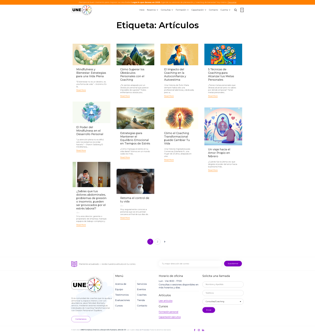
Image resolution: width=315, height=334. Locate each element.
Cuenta (224, 10)
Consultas (166, 10)
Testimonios (122, 294)
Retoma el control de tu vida (134, 199)
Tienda (141, 300)
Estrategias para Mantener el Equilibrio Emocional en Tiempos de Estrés (135, 138)
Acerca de (120, 284)
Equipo (119, 289)
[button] (81, 90)
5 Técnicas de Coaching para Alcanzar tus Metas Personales (221, 74)
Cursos (119, 305)
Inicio (141, 10)
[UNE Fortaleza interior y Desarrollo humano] (81, 9)
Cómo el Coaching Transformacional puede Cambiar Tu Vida (177, 138)
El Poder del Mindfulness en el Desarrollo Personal (89, 131)
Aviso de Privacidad (142, 330)
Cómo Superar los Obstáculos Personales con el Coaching (132, 74)
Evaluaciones (122, 300)
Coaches (142, 294)
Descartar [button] (232, 2)
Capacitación (197, 10)
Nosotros (151, 10)
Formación (181, 10)
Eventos (141, 289)
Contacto (213, 10)
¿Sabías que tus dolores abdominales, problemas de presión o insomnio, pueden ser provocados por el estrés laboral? (91, 200)
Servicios (142, 284)
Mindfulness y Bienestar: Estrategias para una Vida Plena (91, 73)
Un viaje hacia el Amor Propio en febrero (219, 153)
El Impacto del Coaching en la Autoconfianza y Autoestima (175, 74)
